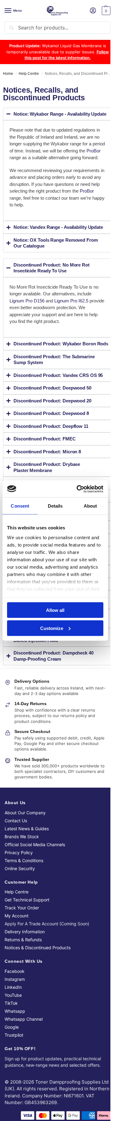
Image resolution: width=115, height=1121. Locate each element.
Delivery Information (25, 968)
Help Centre (29, 73)
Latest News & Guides (27, 865)
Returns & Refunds (23, 976)
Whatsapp (15, 1047)
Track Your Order (22, 944)
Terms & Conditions (24, 897)
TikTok (11, 1039)
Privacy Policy (19, 889)
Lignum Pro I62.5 (71, 313)
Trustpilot (14, 1071)
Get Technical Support (27, 936)
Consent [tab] (20, 506)
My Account (17, 952)
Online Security (20, 905)
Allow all (55, 610)
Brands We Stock (22, 873)
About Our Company (25, 849)
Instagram (15, 1016)
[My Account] (93, 11)
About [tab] (90, 506)
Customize (51, 628)
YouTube (13, 1032)
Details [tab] (55, 506)
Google (12, 1063)
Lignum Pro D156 (27, 313)
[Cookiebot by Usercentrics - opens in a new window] (77, 489)
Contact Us (16, 857)
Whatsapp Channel (24, 1055)
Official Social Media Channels (35, 881)
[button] (105, 10)
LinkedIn (13, 1024)
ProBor (93, 150)
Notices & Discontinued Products (38, 984)
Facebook (15, 1008)
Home (8, 73)
